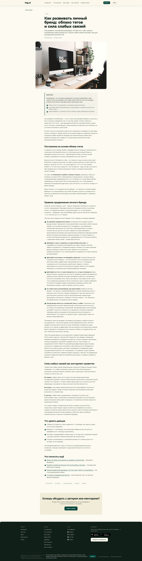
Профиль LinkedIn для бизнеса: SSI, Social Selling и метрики (66, 465)
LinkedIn (71, 539)
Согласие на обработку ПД (103, 556)
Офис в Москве (48, 547)
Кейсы (22, 534)
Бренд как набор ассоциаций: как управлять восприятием (65, 460)
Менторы (23, 532)
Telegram (71, 532)
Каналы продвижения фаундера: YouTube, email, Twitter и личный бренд (70, 470)
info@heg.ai (72, 529)
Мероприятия (24, 537)
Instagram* (71, 534)
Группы (22, 539)
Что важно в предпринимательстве (58, 475)
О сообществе (48, 529)
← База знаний (28, 10)
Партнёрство (47, 544)
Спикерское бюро (85, 2)
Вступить (106, 2)
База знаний (66, 2)
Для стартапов (75, 2)
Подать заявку (71, 508)
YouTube (71, 537)
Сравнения (47, 539)
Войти (114, 2)
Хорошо (93, 556)
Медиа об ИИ (47, 537)
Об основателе (57, 2)
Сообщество (48, 2)
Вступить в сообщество (99, 539)
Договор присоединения (115, 556)
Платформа (24, 529)
